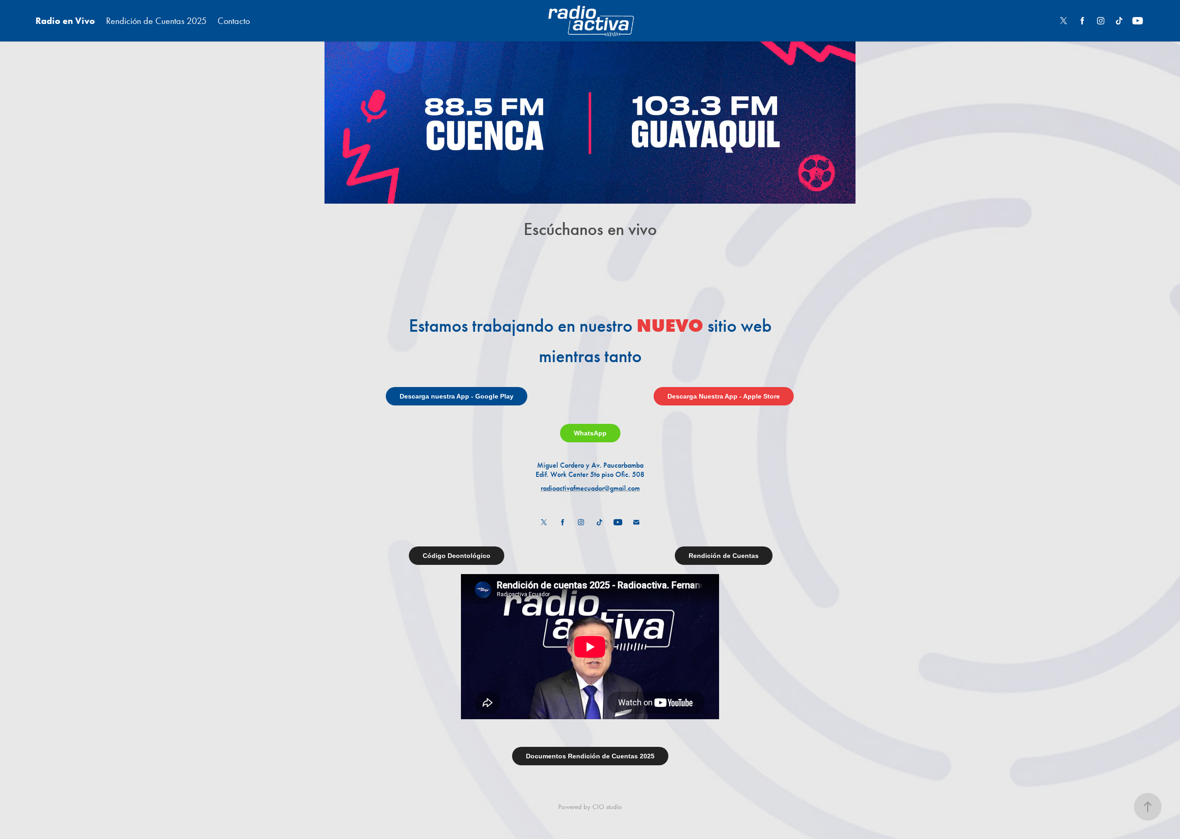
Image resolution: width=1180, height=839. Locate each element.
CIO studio (607, 807)
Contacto (234, 20)
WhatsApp (590, 433)
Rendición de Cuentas (724, 555)
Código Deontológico (456, 555)
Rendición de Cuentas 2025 (156, 20)
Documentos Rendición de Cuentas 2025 (590, 756)
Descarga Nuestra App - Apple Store (723, 396)
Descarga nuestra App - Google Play (456, 396)
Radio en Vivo (65, 20)
